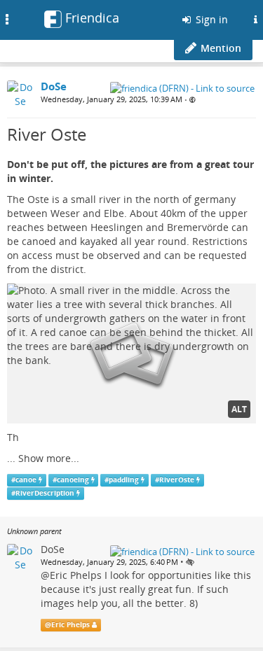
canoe (25, 479)
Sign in (210, 19)
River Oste (46, 134)
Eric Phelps (76, 575)
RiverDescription (44, 493)
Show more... (48, 458)
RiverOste (176, 479)
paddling (124, 479)
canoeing (73, 479)
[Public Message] (192, 99)
